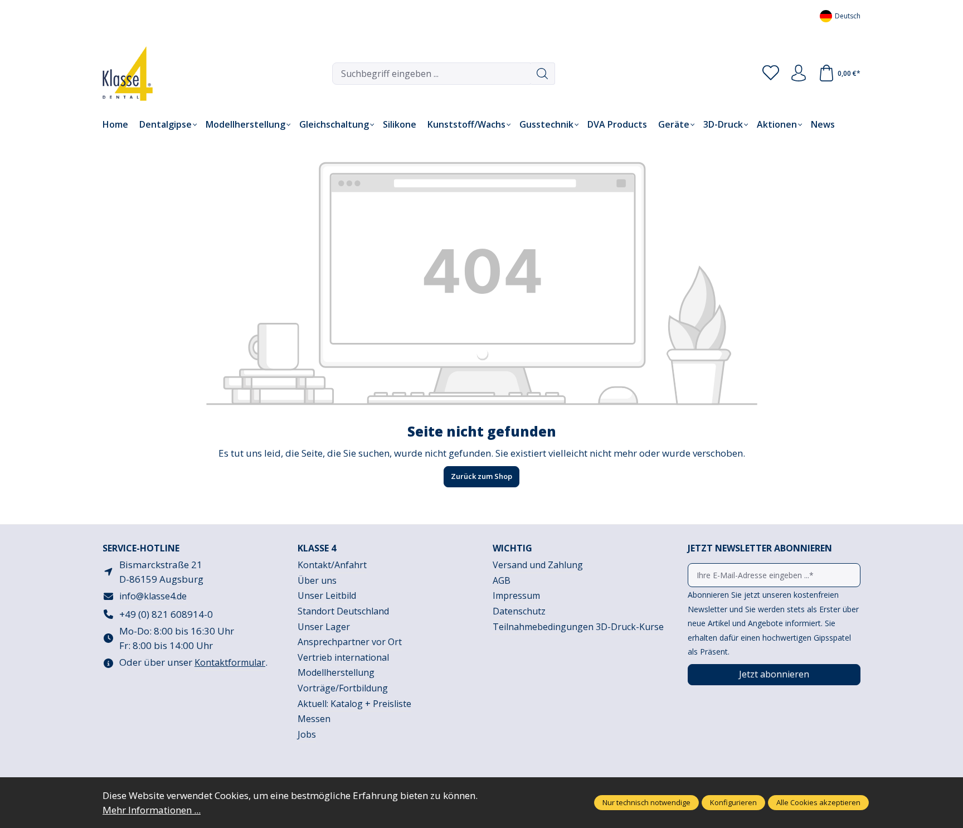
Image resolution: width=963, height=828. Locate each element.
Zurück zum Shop (481, 476)
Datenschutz (519, 611)
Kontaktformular (229, 662)
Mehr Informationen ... (152, 809)
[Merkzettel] (770, 74)
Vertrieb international (343, 657)
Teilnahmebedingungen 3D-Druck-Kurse (578, 627)
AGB (501, 580)
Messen (314, 719)
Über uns (317, 580)
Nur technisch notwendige (646, 802)
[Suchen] (542, 73)
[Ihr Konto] (798, 74)
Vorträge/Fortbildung (343, 688)
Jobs (307, 734)
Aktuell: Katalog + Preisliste (354, 704)
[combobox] (431, 73)
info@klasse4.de (153, 596)
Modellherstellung (336, 672)
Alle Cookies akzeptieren (818, 802)
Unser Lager (324, 627)
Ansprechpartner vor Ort (350, 642)
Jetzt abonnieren (774, 674)
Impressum (516, 595)
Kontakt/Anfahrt (332, 565)
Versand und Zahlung (538, 565)
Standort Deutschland (343, 611)
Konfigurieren (733, 802)
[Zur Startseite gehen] (119, 73)
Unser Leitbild (327, 595)
